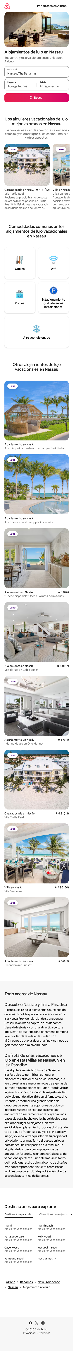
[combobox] (36, 73)
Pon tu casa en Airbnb (52, 6)
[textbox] (20, 86)
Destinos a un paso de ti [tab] (18, 1214)
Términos (44, 1333)
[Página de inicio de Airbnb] (7, 6)
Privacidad (29, 1333)
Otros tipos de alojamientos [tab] (56, 1214)
